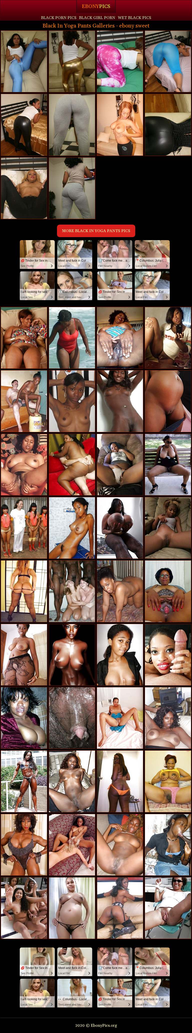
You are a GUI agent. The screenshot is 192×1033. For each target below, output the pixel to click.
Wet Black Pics (134, 17)
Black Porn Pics (58, 17)
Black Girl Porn (97, 17)
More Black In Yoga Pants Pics (96, 230)
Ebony (96, 6)
